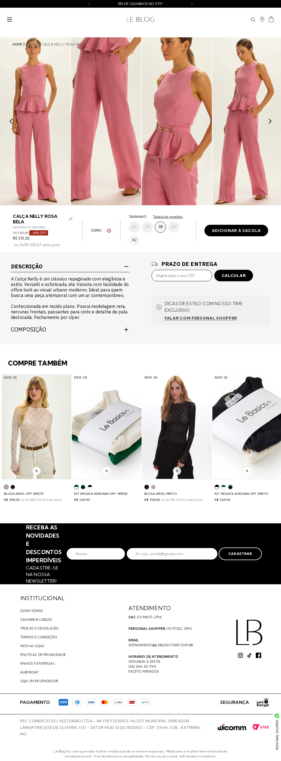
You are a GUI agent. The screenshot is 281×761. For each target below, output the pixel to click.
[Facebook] (258, 655)
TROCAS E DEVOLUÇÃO (39, 628)
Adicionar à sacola (236, 230)
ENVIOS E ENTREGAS (37, 663)
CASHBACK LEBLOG (36, 619)
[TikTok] (249, 655)
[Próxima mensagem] (191, 4)
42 (134, 239)
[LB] (249, 632)
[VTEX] (260, 727)
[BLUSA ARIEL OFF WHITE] (153, 487)
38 (160, 226)
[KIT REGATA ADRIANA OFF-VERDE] (223, 487)
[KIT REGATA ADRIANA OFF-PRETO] (90, 487)
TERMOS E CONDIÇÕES (38, 637)
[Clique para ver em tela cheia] (35, 121)
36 (147, 226)
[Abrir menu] (9, 19)
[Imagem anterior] (11, 121)
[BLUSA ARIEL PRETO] (12, 487)
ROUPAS (32, 44)
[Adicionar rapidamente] (36, 471)
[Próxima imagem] (270, 121)
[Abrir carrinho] (271, 19)
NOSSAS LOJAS (32, 646)
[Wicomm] (232, 727)
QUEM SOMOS (31, 611)
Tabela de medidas (168, 216)
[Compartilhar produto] (71, 219)
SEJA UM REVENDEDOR (39, 681)
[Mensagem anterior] (89, 4)
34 (134, 226)
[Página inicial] (140, 19)
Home (17, 44)
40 (173, 226)
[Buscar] (253, 19)
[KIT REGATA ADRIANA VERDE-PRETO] (83, 487)
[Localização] (262, 19)
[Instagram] (240, 655)
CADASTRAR (240, 554)
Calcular (234, 275)
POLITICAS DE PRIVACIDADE (43, 655)
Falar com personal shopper (201, 318)
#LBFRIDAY (29, 672)
